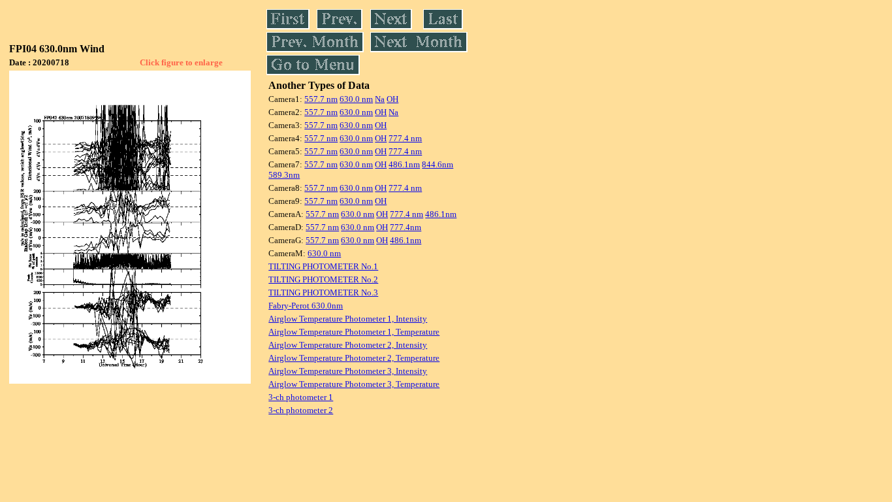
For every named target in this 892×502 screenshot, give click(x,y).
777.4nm (405, 227)
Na (380, 99)
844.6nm (437, 164)
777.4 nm (405, 138)
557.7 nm (321, 99)
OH (392, 99)
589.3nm (284, 175)
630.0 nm (356, 99)
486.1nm (404, 164)
